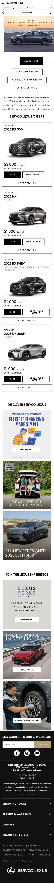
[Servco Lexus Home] (18, 3)
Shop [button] (13, 175)
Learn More (26, 61)
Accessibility (27, 854)
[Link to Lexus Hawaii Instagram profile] (27, 753)
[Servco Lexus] (27, 870)
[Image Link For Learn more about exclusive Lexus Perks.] (27, 603)
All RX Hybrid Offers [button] (36, 312)
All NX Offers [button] (33, 242)
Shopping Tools (14, 803)
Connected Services (14, 850)
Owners (8, 824)
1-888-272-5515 (29, 767)
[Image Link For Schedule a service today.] (27, 704)
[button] (3, 12)
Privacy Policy (37, 850)
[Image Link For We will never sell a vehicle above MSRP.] (27, 484)
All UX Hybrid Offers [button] (36, 379)
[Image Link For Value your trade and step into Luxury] (27, 654)
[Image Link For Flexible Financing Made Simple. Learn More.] (27, 434)
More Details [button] (25, 183)
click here (47, 108)
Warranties (34, 845)
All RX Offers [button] (33, 175)
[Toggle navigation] (3, 3)
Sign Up (43, 744)
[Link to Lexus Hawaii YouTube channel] (37, 753)
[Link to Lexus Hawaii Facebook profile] (17, 753)
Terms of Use (9, 854)
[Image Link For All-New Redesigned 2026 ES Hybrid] (27, 535)
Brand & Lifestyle (15, 834)
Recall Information (13, 845)
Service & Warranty (17, 814)
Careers (42, 854)
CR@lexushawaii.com (31, 770)
